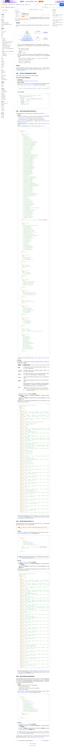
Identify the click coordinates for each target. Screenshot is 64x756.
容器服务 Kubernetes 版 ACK (9, 7)
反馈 (34, 745)
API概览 (18, 359)
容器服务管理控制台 (23, 393)
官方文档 (2, 7)
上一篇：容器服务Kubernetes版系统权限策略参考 (25, 740)
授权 (37, 9)
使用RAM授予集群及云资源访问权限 (25, 533)
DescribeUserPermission (29, 84)
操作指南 (35, 9)
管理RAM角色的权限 (23, 122)
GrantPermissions (23, 83)
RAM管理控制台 (22, 120)
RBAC (33, 515)
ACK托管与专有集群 (30, 9)
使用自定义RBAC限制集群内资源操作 (39, 385)
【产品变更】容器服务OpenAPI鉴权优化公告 (40, 357)
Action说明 (42, 126)
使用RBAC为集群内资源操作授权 (32, 80)
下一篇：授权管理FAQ (44, 740)
